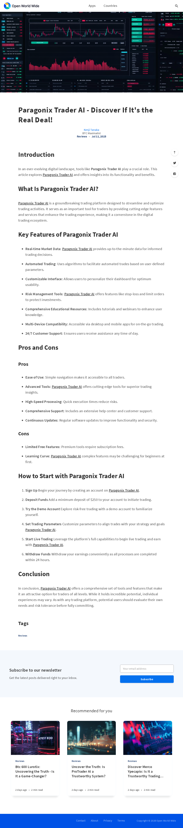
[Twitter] (174, 163)
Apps (92, 6)
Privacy (107, 820)
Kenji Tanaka (91, 129)
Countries (110, 6)
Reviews (82, 136)
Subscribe (147, 679)
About (94, 820)
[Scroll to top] (174, 152)
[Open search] (176, 6)
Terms (121, 820)
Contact (80, 820)
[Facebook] (174, 173)
